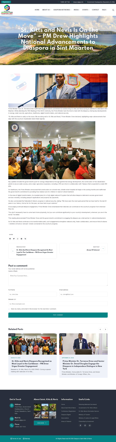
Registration (6, 2)
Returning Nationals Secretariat (88, 404)
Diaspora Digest (66, 414)
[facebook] (10, 238)
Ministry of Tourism (84, 414)
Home (18, 54)
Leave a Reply (12, 271)
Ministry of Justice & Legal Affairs (88, 418)
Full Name (11, 290)
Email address (63, 290)
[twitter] (14, 238)
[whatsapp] (17, 238)
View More (40, 423)
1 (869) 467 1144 (65, 2)
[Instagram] (85, 425)
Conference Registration (68, 411)
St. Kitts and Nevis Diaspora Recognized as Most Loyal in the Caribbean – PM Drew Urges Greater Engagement (34, 252)
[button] (100, 329)
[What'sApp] (89, 425)
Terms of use (16, 438)
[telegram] (21, 238)
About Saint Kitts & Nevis (68, 408)
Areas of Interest (93, 250)
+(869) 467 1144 (20, 427)
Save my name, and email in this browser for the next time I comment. (33, 309)
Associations (65, 418)
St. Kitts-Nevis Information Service (89, 411)
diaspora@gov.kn (78, 2)
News (24, 54)
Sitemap (27, 438)
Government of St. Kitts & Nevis (88, 408)
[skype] (25, 238)
